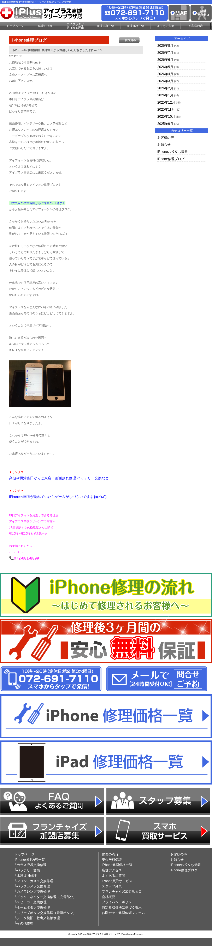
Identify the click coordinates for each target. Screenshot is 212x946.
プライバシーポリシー (118, 902)
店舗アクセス (112, 870)
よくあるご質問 (113, 875)
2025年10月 (166, 116)
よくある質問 (165, 26)
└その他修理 (23, 923)
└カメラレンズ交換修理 (32, 891)
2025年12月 (166, 102)
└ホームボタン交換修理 (32, 907)
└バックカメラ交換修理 (32, 886)
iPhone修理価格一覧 (117, 865)
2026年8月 (165, 45)
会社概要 (108, 897)
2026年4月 (165, 74)
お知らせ (164, 144)
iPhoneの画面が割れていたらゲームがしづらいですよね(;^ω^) (58, 497)
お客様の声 (195, 26)
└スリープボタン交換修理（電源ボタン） (45, 913)
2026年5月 (165, 67)
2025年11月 (166, 109)
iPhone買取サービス (117, 881)
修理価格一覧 (135, 26)
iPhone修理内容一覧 (29, 859)
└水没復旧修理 (25, 875)
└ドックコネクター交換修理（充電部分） (45, 897)
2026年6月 (165, 59)
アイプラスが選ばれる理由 (75, 26)
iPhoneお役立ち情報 (172, 151)
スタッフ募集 (112, 886)
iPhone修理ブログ (170, 159)
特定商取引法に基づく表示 (122, 907)
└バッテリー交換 (27, 870)
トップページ (15, 26)
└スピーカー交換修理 (30, 902)
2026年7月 (165, 52)
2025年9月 (165, 124)
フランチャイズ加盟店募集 (122, 891)
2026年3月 (165, 81)
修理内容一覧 (105, 26)
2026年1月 (165, 95)
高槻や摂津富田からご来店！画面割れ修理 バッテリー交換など (59, 478)
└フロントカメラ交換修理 (33, 881)
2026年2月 (165, 88)
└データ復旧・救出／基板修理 (37, 918)
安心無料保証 (112, 859)
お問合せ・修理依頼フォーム (123, 913)
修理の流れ (45, 26)
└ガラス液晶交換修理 (30, 865)
